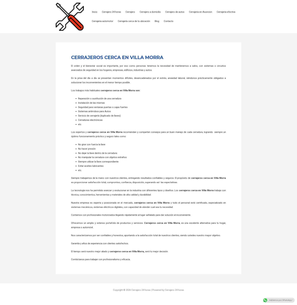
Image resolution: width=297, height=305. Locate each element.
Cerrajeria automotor (102, 21)
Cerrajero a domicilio (150, 12)
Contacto (168, 21)
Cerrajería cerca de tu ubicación (134, 21)
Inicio (94, 12)
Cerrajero (130, 12)
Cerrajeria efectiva (226, 12)
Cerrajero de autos (174, 12)
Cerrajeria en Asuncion (200, 12)
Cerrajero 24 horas (111, 12)
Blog (157, 21)
